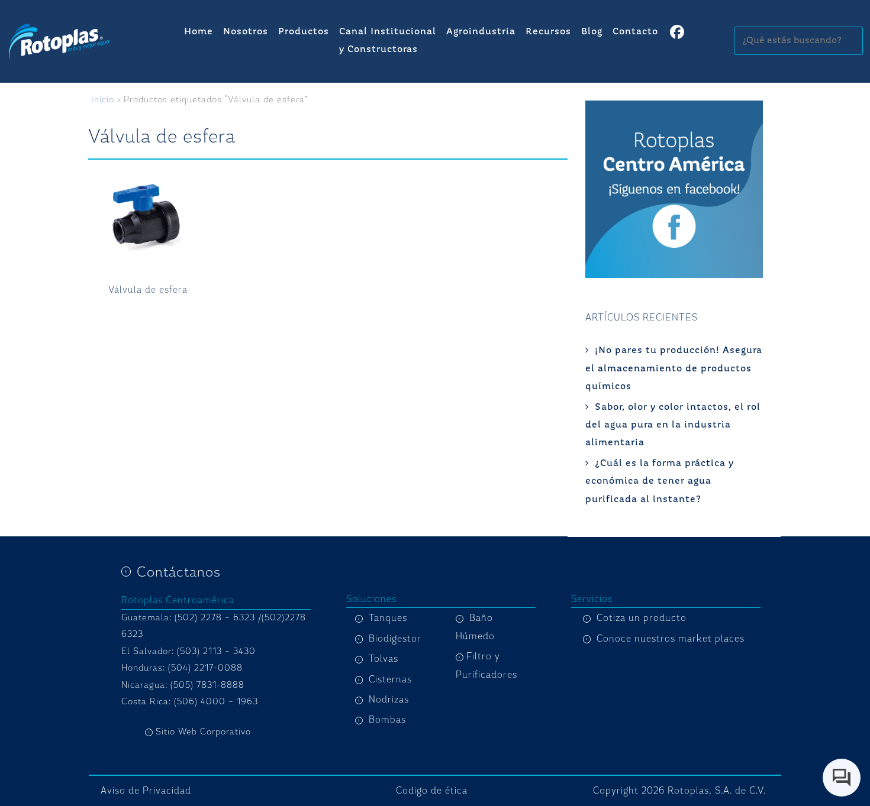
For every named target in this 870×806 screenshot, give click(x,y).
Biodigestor (395, 639)
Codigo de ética (432, 791)
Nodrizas (389, 699)
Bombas (387, 720)
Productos (303, 32)
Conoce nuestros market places (671, 639)
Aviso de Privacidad (146, 791)
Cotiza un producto (642, 618)
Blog (591, 32)
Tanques (388, 618)
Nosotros (245, 32)
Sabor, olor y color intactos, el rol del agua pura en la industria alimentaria (673, 425)
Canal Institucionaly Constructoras (387, 40)
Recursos (548, 32)
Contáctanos (179, 572)
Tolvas (383, 659)
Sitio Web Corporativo (203, 731)
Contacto (635, 32)
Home (198, 32)
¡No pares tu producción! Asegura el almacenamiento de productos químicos (673, 368)
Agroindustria (480, 32)
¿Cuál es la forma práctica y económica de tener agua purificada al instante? (659, 481)
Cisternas (390, 679)
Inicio (102, 99)
